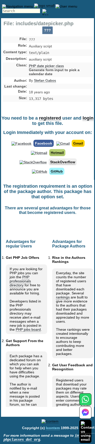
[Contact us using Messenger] (85, 415)
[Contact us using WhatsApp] (85, 402)
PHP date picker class (46, 66)
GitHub (57, 171)
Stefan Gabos (45, 80)
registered (50, 118)
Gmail (78, 143)
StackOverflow (62, 162)
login (88, 118)
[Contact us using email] (87, 431)
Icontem (53, 428)
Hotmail (57, 153)
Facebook (43, 143)
